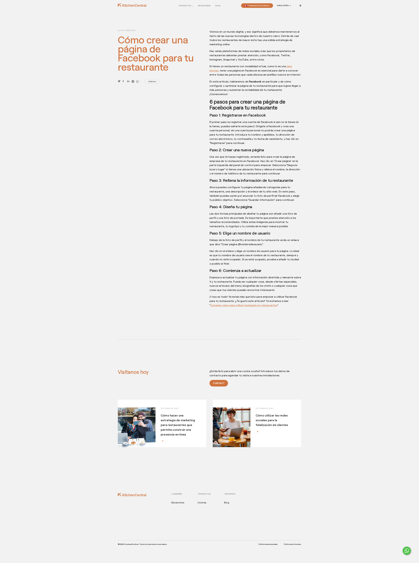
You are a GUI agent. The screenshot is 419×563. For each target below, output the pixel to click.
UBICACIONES (204, 6)
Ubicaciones (177, 502)
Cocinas (202, 502)
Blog (217, 6)
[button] (283, 5)
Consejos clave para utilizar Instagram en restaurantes (243, 305)
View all (152, 81)
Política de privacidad (268, 544)
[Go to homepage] (132, 5)
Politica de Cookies (292, 544)
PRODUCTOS (185, 6)
